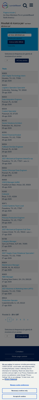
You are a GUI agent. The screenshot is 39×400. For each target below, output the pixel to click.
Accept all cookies (19, 396)
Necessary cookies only (19, 390)
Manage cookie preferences (19, 385)
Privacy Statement (11, 379)
